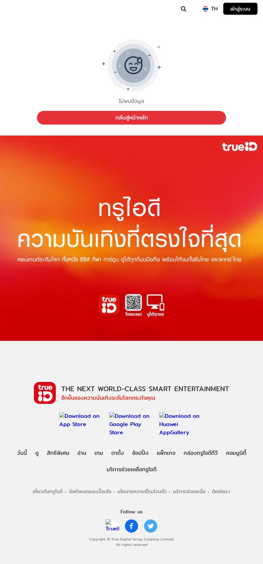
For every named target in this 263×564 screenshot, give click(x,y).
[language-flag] (205, 9)
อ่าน (81, 453)
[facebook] (131, 526)
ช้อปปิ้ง (140, 453)
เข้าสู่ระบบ (240, 9)
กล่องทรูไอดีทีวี (201, 453)
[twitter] (151, 526)
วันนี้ (22, 453)
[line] (112, 526)
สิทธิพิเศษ (58, 453)
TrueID (19, 9)
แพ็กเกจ (166, 453)
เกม (99, 453)
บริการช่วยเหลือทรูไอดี (131, 469)
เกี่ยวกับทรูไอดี (48, 491)
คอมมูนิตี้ (236, 453)
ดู (37, 453)
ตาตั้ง (117, 453)
